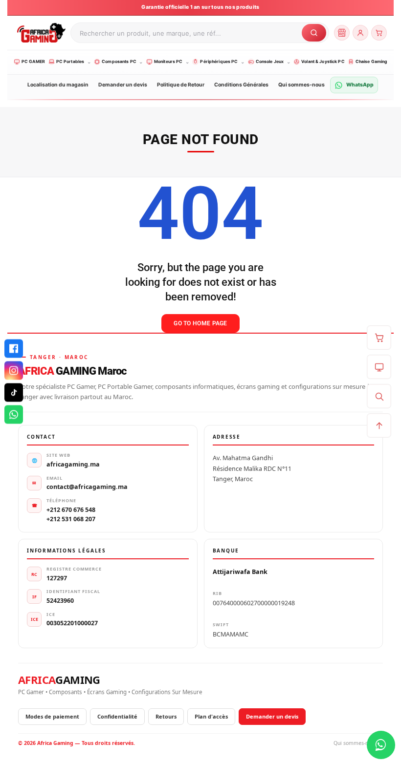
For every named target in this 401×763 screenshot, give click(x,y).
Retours (166, 716)
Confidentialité (117, 716)
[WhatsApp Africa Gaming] (381, 745)
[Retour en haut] (379, 425)
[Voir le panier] (379, 337)
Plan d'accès (211, 716)
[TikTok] (13, 392)
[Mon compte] (360, 33)
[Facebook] (13, 348)
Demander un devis (272, 716)
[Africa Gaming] (40, 33)
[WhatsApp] (13, 414)
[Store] (342, 33)
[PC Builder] (379, 367)
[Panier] (379, 33)
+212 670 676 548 (70, 510)
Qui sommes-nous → (358, 743)
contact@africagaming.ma (87, 487)
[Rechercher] (379, 396)
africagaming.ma (73, 464)
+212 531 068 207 (70, 519)
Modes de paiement (52, 716)
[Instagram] (13, 370)
